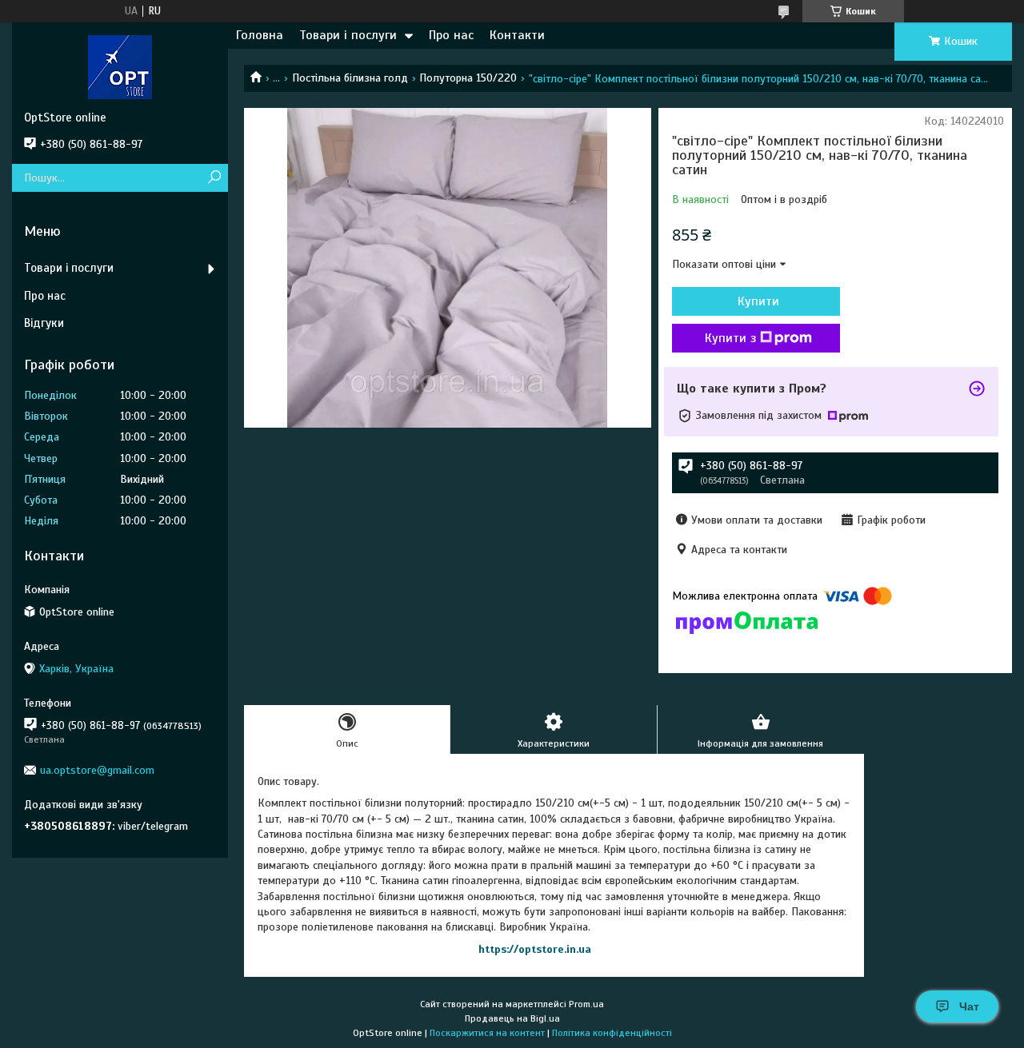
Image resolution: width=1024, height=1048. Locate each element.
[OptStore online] (120, 66)
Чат (969, 1006)
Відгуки (44, 323)
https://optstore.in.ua (534, 949)
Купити (758, 301)
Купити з (730, 338)
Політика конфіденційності (612, 1032)
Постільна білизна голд (350, 78)
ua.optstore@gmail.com (97, 770)
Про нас (451, 35)
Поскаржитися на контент (487, 1032)
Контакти (517, 35)
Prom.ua (586, 1004)
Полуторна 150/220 (468, 78)
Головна (259, 35)
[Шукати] (214, 178)
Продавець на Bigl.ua (512, 1018)
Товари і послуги (348, 35)
